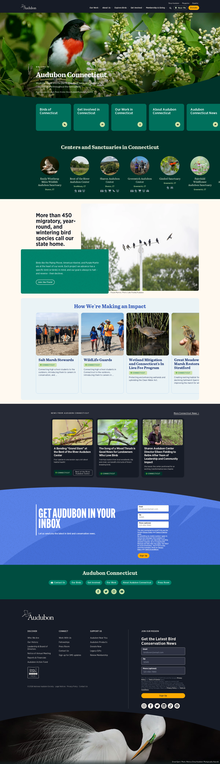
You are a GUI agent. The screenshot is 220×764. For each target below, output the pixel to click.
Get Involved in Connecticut (88, 111)
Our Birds (76, 582)
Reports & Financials (37, 657)
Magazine (185, 3)
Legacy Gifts (95, 651)
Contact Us (59, 582)
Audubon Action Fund (38, 662)
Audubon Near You (98, 638)
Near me (182, 8)
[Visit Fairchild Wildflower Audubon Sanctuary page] (200, 174)
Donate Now (95, 646)
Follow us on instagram (114, 591)
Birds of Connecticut (49, 111)
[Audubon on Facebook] (150, 706)
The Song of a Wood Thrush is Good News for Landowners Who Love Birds (117, 448)
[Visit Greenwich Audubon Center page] (140, 174)
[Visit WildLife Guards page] (102, 353)
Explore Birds (121, 7)
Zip (140, 515)
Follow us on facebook (98, 591)
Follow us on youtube (122, 591)
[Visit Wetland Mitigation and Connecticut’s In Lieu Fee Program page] (147, 353)
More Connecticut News (185, 413)
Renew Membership (99, 655)
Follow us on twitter (106, 591)
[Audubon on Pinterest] (177, 706)
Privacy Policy (148, 532)
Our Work (94, 7)
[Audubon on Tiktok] (170, 706)
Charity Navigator (33, 672)
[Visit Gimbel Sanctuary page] (170, 174)
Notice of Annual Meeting (39, 653)
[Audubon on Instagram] (144, 706)
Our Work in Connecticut (124, 111)
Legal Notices (60, 686)
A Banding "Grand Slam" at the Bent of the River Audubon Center (72, 448)
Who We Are (33, 638)
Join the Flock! (45, 282)
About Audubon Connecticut (164, 111)
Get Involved (136, 7)
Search (170, 8)
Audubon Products (98, 642)
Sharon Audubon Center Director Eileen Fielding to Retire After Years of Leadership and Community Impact (162, 448)
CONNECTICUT (48, 365)
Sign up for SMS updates (70, 655)
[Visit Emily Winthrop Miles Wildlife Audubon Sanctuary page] (49, 174)
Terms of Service (161, 532)
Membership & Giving (155, 7)
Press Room (163, 582)
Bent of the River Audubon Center (82, 473)
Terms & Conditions (151, 549)
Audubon (28, 6)
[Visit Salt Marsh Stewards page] (57, 353)
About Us (106, 7)
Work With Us (65, 638)
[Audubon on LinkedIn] (164, 706)
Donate (193, 7)
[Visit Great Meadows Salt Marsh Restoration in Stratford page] (193, 353)
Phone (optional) (145, 523)
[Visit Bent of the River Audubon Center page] (79, 174)
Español (195, 3)
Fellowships (64, 642)
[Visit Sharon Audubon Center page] (109, 174)
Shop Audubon (173, 3)
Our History (33, 642)
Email (141, 507)
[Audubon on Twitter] (157, 706)
